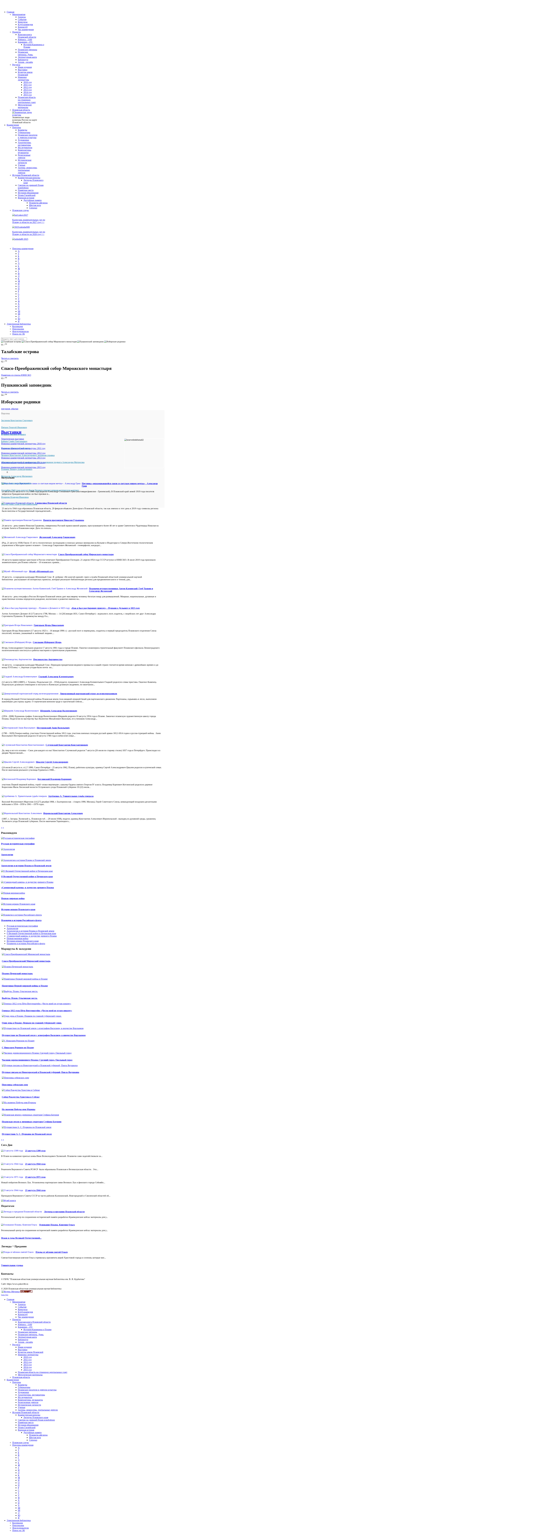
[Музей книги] (8, 1200)
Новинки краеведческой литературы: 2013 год (23, 458)
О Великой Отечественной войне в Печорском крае (31, 933)
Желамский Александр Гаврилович (57, 537)
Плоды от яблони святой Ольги (52, 1252)
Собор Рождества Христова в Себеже (21, 1097)
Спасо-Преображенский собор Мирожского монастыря (86, 554)
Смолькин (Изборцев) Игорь (47, 642)
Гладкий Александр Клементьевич (56, 676)
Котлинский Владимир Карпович (54, 779)
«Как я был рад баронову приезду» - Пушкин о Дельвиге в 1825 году (105, 608)
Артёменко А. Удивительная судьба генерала (71, 796)
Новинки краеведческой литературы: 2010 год (23, 443)
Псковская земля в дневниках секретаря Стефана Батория (31, 1121)
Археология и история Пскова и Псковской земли (30, 931)
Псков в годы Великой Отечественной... (21, 1238)
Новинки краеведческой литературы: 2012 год (23, 453)
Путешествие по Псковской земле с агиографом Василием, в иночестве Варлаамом (44, 1035)
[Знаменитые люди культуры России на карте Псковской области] (24, 115)
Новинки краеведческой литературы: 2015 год (23, 467)
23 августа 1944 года (35, 1164)
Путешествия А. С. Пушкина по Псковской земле (27, 1134)
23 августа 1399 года (35, 1150)
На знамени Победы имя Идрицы (18, 1109)
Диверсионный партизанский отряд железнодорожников (88, 693)
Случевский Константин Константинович (67, 745)
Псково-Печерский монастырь (17, 973)
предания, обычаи (9, 409)
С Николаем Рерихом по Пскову (18, 1047)
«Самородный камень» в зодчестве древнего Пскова (32, 936)
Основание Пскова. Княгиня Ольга (57, 1225)
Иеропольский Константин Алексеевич (63, 813)
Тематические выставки (12, 439)
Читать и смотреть (10, 358)
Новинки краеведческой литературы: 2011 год (23, 448)
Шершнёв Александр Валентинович (58, 711)
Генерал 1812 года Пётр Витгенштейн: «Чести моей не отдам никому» (37, 1010)
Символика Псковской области (51, 503)
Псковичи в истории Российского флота (26, 943)
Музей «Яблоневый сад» (41, 571)
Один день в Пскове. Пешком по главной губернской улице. (32, 1023)
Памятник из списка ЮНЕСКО (16, 375)
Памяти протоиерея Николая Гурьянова (63, 520)
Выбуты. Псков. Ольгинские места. (20, 998)
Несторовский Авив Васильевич (53, 728)
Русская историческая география (22, 926)
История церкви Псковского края (23, 941)
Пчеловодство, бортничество (47, 659)
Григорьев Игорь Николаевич (49, 625)
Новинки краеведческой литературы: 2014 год (23, 462)
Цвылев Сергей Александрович (52, 762)
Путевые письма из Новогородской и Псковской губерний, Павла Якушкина (40, 1072)
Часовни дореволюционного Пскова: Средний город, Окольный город (37, 1060)
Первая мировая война (17, 938)
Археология (12, 928)
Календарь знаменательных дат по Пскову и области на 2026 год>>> (28, 233)
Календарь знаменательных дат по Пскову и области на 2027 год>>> (28, 221)
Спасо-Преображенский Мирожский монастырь (26, 961)
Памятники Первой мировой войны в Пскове (25, 986)
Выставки (11, 431)
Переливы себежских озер (15, 1084)
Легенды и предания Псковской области (64, 1211)
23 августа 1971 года (35, 1177)
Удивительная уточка (12, 1265)
